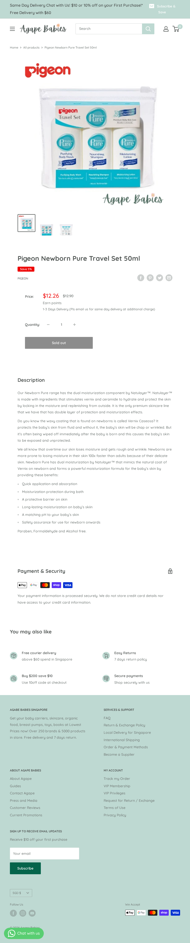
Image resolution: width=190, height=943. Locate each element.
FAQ (107, 718)
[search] (108, 28)
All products (31, 47)
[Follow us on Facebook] (13, 913)
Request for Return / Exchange (129, 800)
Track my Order (117, 778)
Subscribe (25, 868)
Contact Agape (22, 793)
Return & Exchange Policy (124, 725)
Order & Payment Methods (126, 747)
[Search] (148, 28)
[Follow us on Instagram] (22, 913)
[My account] (166, 29)
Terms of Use (114, 807)
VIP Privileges (114, 793)
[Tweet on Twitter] (159, 277)
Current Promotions (26, 815)
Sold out (59, 343)
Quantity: (32, 324)
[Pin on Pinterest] (150, 277)
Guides (15, 786)
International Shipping (122, 740)
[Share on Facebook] (140, 277)
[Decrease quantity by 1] (48, 324)
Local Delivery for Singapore (127, 732)
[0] (176, 29)
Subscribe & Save (166, 9)
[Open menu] (12, 29)
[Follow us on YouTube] (32, 913)
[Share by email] (169, 277)
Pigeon (23, 278)
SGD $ (17, 893)
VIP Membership (117, 786)
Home (14, 47)
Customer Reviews (25, 807)
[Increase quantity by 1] (74, 324)
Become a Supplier (119, 754)
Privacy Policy (115, 815)
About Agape (21, 778)
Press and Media (23, 800)
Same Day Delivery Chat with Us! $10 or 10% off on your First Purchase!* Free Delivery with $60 (76, 9)
